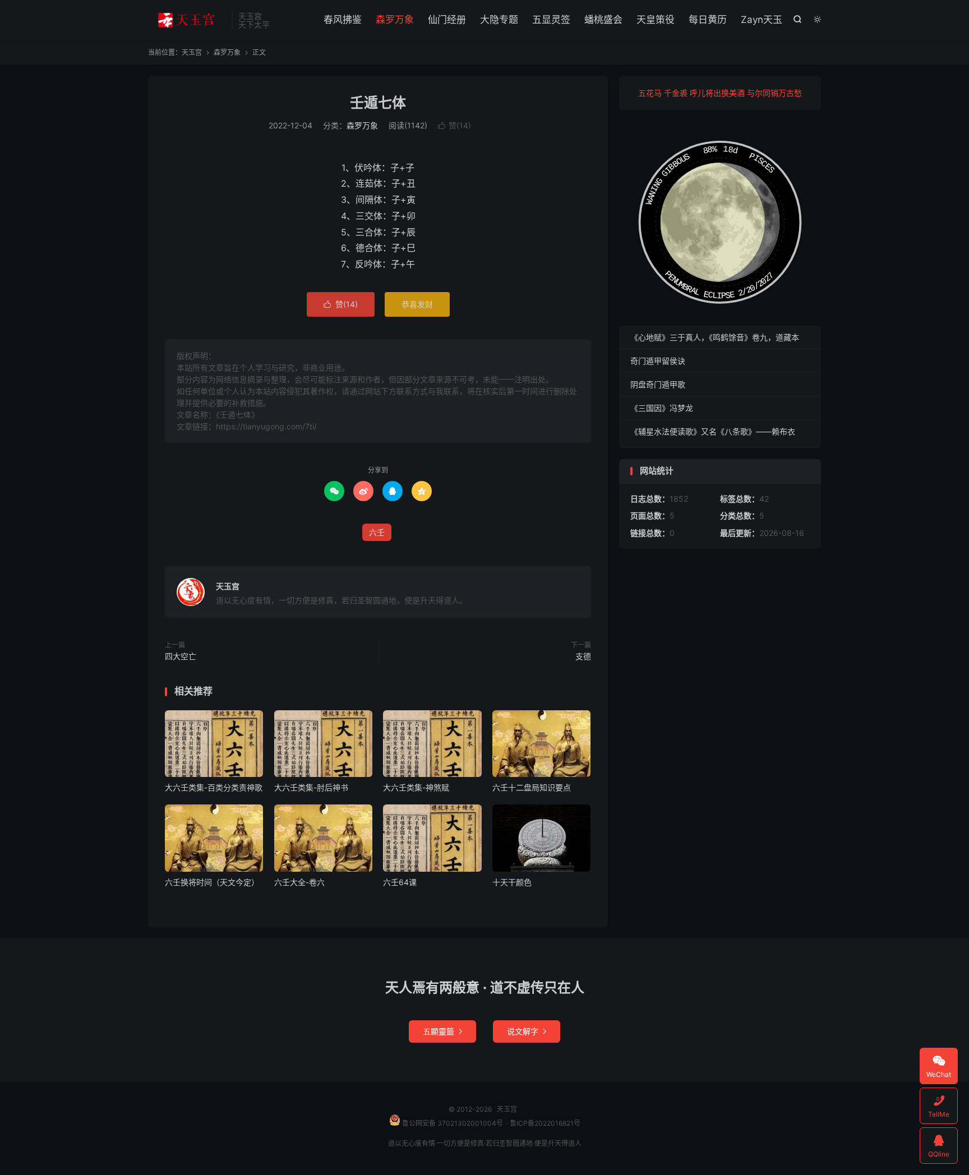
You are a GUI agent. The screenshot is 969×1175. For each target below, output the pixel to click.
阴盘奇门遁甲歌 (657, 384)
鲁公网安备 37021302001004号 (451, 1123)
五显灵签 (551, 19)
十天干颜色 (512, 882)
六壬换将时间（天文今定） (212, 882)
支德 (583, 656)
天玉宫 (187, 20)
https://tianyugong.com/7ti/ (266, 426)
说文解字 (526, 1031)
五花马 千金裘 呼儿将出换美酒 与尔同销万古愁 (720, 93)
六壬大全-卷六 (299, 882)
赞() (454, 125)
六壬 (377, 532)
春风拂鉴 (343, 19)
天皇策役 (655, 19)
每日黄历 (708, 19)
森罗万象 (395, 19)
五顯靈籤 (442, 1031)
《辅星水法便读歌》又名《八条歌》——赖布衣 (712, 431)
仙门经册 (447, 19)
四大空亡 (180, 656)
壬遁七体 (378, 102)
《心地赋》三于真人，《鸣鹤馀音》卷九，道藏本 (714, 337)
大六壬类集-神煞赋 (416, 787)
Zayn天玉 (761, 19)
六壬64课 (400, 882)
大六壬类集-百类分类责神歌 (213, 787)
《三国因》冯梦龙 (661, 408)
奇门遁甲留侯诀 (657, 361)
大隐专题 (499, 19)
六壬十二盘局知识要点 (531, 787)
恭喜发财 (417, 304)
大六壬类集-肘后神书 (311, 787)
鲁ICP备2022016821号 (545, 1123)
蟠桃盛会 (603, 19)
